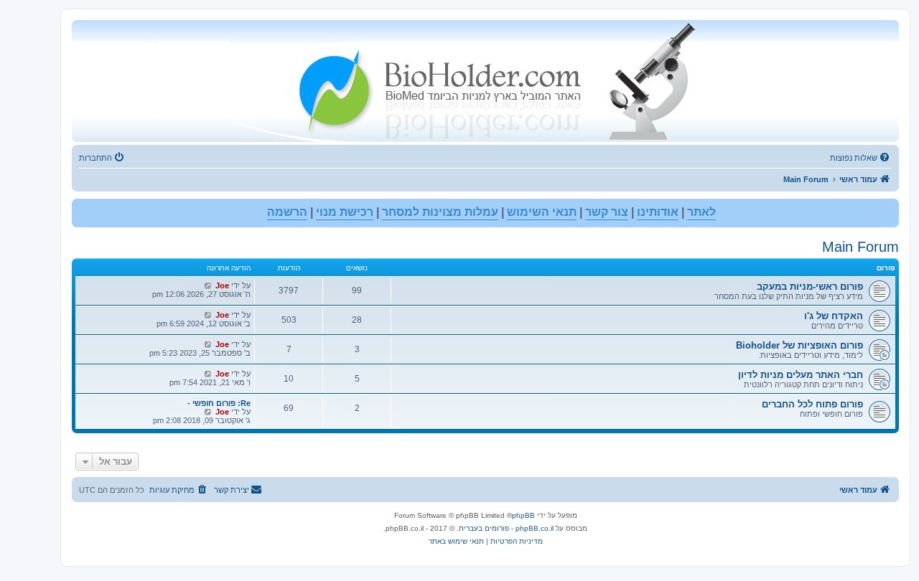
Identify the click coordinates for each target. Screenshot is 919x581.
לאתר (701, 212)
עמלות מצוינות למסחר (440, 212)
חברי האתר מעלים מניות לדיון (800, 374)
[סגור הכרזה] (83, 210)
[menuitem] (861, 157)
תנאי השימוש (542, 212)
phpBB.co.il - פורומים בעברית (506, 528)
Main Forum (860, 247)
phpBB (523, 515)
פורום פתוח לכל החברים (812, 404)
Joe (222, 285)
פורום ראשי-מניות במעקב (810, 286)
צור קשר (606, 212)
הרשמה (287, 212)
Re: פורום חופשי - (219, 403)
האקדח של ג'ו (833, 316)
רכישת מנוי (344, 212)
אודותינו (657, 212)
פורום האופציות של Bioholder (799, 345)
